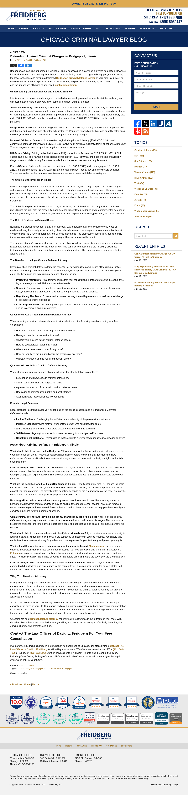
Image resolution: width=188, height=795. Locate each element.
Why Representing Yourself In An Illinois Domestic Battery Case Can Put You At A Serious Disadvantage (155, 269)
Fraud (139, 205)
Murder (140, 166)
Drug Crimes (143, 178)
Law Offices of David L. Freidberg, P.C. (45, 784)
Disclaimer (82, 746)
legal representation (65, 85)
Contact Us (111, 746)
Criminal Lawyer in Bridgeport (60, 668)
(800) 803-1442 (38, 653)
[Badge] (59, 718)
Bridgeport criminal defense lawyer (75, 78)
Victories (129, 28)
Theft (139, 183)
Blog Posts (126, 746)
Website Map (96, 746)
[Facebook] (137, 123)
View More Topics (143, 216)
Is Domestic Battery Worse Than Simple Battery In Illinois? (154, 284)
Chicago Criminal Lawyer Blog (26, 15)
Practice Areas (57, 28)
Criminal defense (27, 665)
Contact (165, 28)
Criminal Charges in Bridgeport (30, 668)
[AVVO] (168, 123)
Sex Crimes (143, 161)
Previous (16, 684)
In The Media (147, 28)
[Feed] (145, 131)
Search (175, 236)
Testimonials (112, 28)
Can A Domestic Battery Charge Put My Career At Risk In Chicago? (154, 255)
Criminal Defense (81, 28)
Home (11, 28)
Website (23, 28)
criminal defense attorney (44, 619)
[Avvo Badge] (46, 702)
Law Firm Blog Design (164, 784)
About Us (38, 28)
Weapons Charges (146, 189)
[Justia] (160, 123)
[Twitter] (145, 123)
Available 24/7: (94, 3)
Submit (156, 107)
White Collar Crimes (146, 211)
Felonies (15, 553)
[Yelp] (137, 131)
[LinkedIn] (153, 123)
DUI (98, 28)
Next (35, 684)
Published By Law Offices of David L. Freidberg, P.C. (163, 16)
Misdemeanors (97, 546)
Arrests (140, 200)
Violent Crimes (144, 172)
